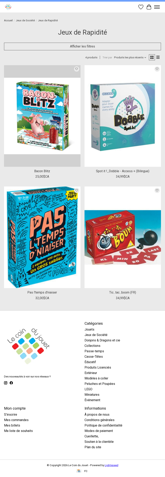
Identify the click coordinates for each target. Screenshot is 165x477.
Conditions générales (99, 420)
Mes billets (12, 425)
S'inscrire (10, 414)
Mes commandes (16, 420)
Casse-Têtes (94, 357)
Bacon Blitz (42, 171)
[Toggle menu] (157, 7)
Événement (92, 400)
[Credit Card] (78, 471)
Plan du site (93, 447)
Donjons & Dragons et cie (102, 340)
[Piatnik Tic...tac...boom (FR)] (123, 237)
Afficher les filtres (82, 46)
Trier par (107, 57)
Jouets (89, 329)
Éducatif (90, 362)
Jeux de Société (25, 20)
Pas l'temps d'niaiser (42, 292)
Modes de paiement (99, 431)
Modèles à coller (96, 378)
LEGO (88, 389)
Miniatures (92, 395)
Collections (92, 346)
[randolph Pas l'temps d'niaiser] (42, 237)
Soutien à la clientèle (99, 442)
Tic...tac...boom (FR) (122, 292)
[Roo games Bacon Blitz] (42, 116)
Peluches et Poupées (100, 384)
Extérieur (91, 373)
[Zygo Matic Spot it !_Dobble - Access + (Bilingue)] (123, 116)
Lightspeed (111, 465)
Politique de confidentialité (103, 425)
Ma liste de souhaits (18, 431)
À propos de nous (97, 414)
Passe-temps (94, 351)
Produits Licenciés (98, 367)
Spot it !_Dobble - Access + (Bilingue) (122, 171)
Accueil (8, 20)
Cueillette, (92, 436)
